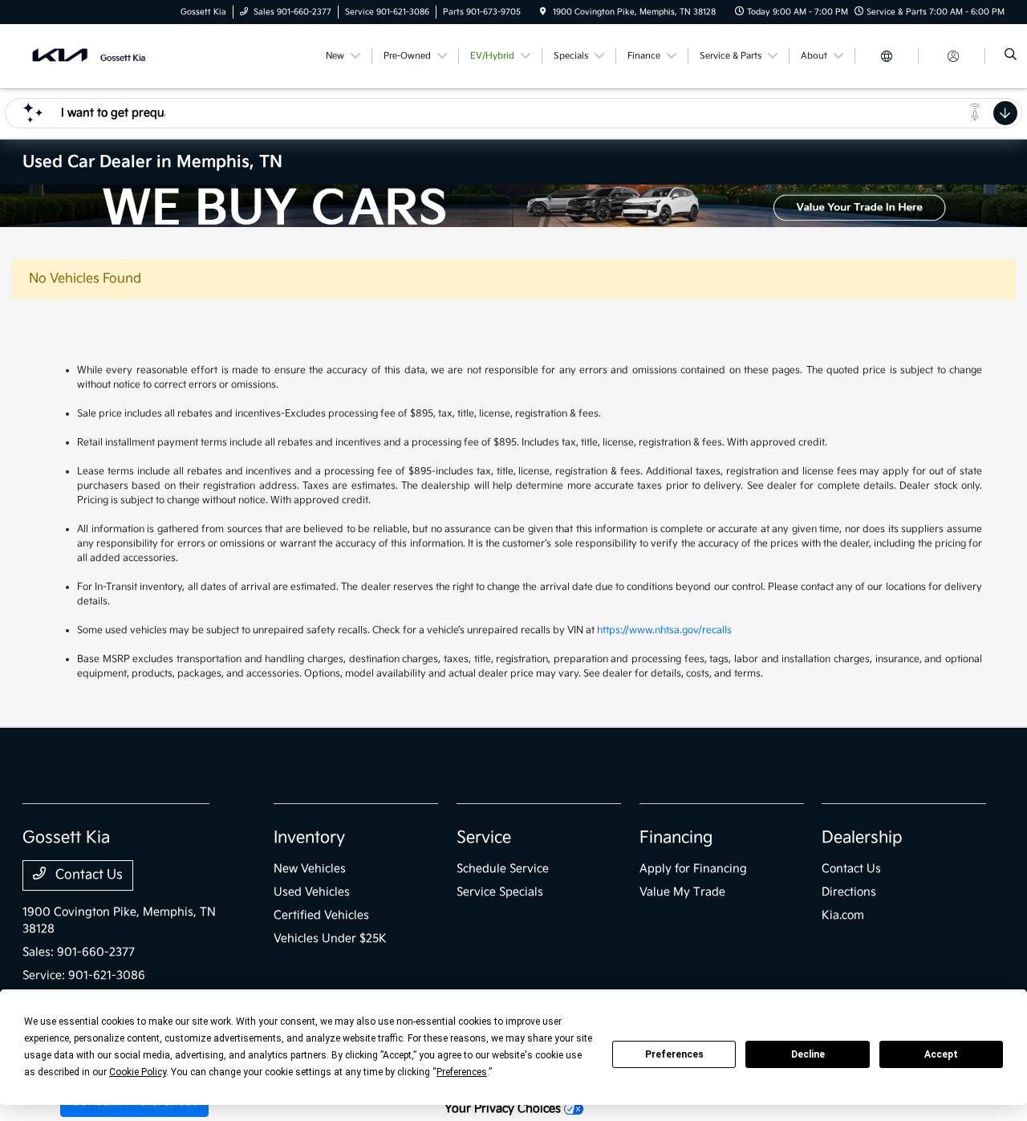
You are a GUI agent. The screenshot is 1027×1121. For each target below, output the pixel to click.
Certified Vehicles (321, 915)
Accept (941, 1054)
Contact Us (87, 875)
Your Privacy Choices (504, 1108)
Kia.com (843, 915)
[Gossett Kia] (95, 55)
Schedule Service (503, 868)
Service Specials (500, 892)
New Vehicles (310, 868)
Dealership (862, 837)
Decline (808, 1054)
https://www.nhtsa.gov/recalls (664, 630)
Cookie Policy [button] (137, 1072)
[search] (1011, 56)
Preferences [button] (461, 1072)
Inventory (309, 837)
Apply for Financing (693, 868)
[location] (543, 12)
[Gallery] (513, 206)
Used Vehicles (312, 892)
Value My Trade (682, 892)
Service (484, 837)
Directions (849, 892)
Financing (675, 837)
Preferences (674, 1054)
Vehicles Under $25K (330, 938)
